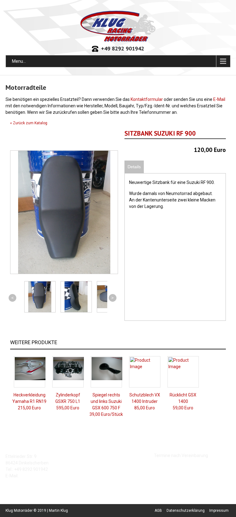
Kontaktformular (147, 99)
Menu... (19, 61)
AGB (158, 510)
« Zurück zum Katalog (28, 123)
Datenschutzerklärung (186, 510)
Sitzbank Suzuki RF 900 (160, 133)
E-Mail (219, 99)
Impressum (219, 510)
